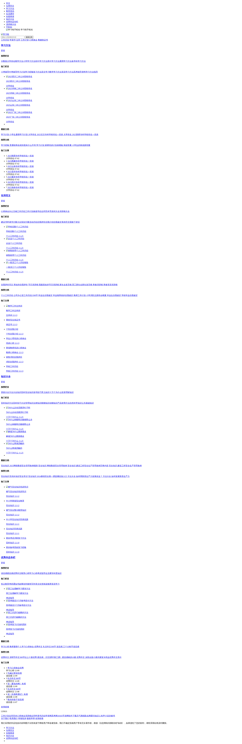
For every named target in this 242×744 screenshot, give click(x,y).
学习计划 (21, 72)
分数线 (4, 61)
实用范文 (10, 6)
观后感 (10, 573)
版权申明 (31, 718)
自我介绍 (49, 222)
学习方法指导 (92, 72)
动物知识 (53, 403)
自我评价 (41, 222)
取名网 (88, 716)
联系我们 (14, 718)
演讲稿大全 (11, 24)
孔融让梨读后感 (15, 673)
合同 (18, 40)
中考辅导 (13, 72)
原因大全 (5, 392)
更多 (3, 50)
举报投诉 (22, 718)
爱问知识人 (96, 716)
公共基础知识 (88, 403)
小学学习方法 (29, 61)
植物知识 (45, 403)
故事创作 (23, 584)
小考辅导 (5, 72)
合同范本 (45, 211)
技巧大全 (21, 403)
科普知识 (57, 573)
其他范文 (66, 222)
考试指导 (41, 573)
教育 (7, 584)
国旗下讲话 (75, 222)
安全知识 (29, 392)
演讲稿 (28, 716)
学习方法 (10, 8)
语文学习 (45, 72)
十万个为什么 (55, 392)
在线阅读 (10, 16)
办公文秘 (13, 211)
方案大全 (17, 222)
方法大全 (13, 392)
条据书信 (37, 211)
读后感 (4, 573)
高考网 (54, 716)
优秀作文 (17, 573)
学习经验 (29, 72)
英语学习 (55, 584)
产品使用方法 (63, 403)
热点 (3, 584)
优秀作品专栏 (12, 22)
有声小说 (105, 716)
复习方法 (37, 72)
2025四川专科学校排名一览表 (21, 182)
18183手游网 (63, 716)
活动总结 (33, 222)
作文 (8, 3)
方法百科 (13, 403)
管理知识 (29, 403)
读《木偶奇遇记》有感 (18, 694)
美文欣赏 (39, 584)
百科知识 (5, 403)
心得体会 (33, 40)
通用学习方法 (65, 61)
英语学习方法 (68, 72)
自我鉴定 (57, 222)
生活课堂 (10, 14)
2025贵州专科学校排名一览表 (21, 172)
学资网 (48, 716)
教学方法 (19, 61)
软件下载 (73, 716)
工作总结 (5, 40)
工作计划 (25, 40)
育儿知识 (45, 392)
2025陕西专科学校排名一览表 (21, 156)
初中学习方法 (41, 61)
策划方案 (25, 222)
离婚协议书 (43, 40)
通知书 (16, 584)
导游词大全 (54, 211)
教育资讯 (10, 11)
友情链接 (5, 707)
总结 (43, 716)
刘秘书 (112, 716)
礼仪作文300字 (14, 678)
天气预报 (81, 716)
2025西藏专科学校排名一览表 (21, 161)
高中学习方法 (53, 61)
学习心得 (33, 573)
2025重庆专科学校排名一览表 (21, 177)
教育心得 (25, 573)
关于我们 (5, 718)
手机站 (9, 27)
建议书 (4, 222)
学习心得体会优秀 (16, 668)
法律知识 (37, 403)
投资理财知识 (68, 392)
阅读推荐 (47, 584)
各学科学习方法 (79, 61)
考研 (11, 584)
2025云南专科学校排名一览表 (21, 166)
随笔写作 (31, 584)
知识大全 (10, 19)
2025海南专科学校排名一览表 (21, 187)
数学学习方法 (55, 72)
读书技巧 (37, 392)
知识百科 (21, 392)
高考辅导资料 (80, 72)
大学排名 (11, 61)
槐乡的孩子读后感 (16, 699)
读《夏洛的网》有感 (17, 684)
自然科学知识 (76, 403)
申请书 (13, 40)
